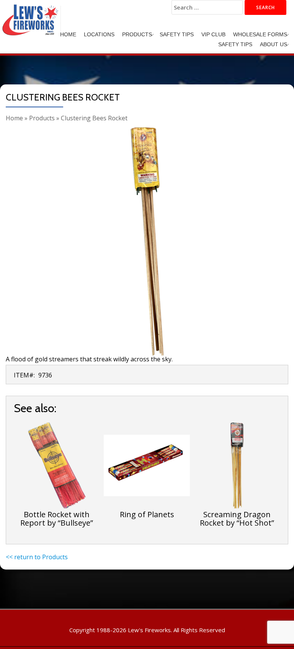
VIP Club (213, 34)
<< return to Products (37, 557)
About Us (273, 44)
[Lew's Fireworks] (32, 13)
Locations (99, 34)
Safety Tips (177, 34)
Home (68, 34)
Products (137, 34)
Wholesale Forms (260, 34)
